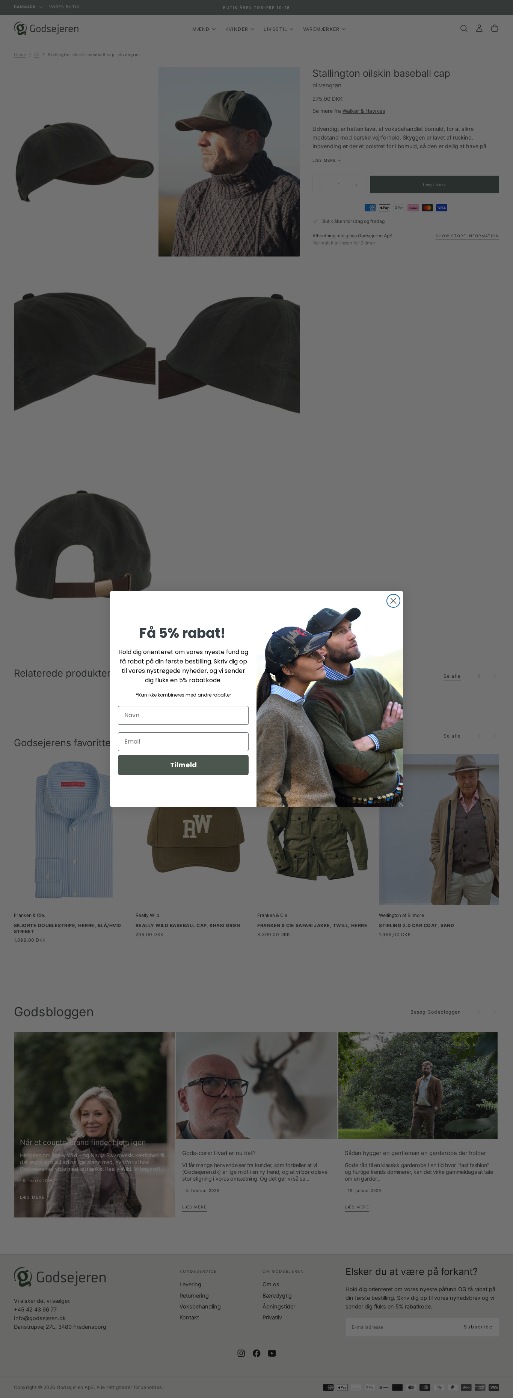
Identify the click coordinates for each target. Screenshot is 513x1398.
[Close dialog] (393, 600)
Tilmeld (183, 765)
